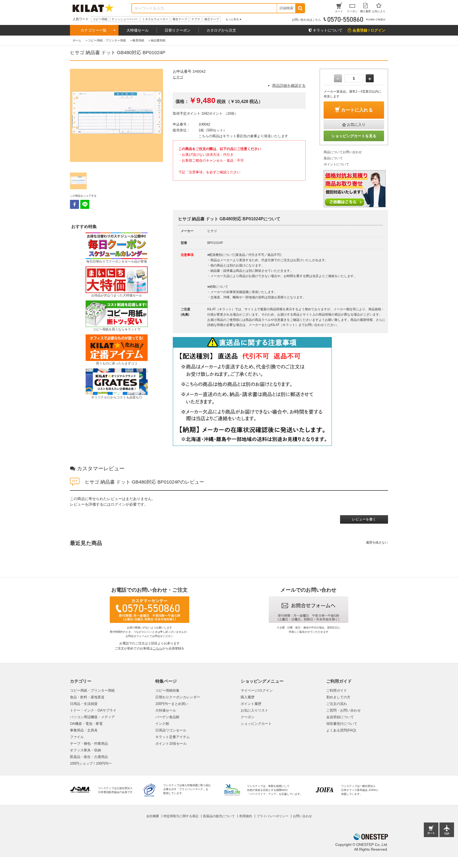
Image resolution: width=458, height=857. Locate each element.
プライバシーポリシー (272, 816)
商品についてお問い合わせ (343, 152)
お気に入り (356, 124)
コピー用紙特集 (167, 690)
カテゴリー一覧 (94, 30)
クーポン (247, 717)
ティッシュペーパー (125, 19)
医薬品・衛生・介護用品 (89, 757)
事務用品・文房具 (84, 730)
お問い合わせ (302, 816)
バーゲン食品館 (167, 717)
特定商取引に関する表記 (181, 816)
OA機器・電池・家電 (86, 724)
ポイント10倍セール (171, 744)
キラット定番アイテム (172, 737)
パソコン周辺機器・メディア (92, 717)
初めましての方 (338, 697)
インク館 (162, 724)
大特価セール (137, 30)
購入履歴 (247, 697)
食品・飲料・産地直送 (87, 697)
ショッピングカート (256, 724)
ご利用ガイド (336, 690)
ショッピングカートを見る (353, 136)
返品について (333, 158)
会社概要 (152, 816)
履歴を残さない (377, 542)
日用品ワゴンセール (170, 730)
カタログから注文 (221, 30)
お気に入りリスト (254, 710)
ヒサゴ (178, 77)
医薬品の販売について (219, 816)
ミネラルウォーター (155, 19)
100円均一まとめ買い (171, 704)
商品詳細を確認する (289, 85)
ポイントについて (336, 164)
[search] (300, 8)
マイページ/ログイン (257, 690)
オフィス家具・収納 (85, 750)
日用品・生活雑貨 (84, 704)
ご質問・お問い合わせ (343, 710)
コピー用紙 (100, 19)
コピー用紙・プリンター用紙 (92, 690)
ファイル (77, 737)
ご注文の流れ (336, 704)
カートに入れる (357, 110)
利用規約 (245, 816)
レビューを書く (364, 519)
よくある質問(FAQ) (341, 730)
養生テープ (180, 19)
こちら (157, 648)
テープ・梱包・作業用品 (89, 744)
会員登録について (340, 717)
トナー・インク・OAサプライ (93, 710)
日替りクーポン (178, 30)
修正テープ (211, 19)
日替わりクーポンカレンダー (177, 697)
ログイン (118, 504)
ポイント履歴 (251, 704)
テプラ (195, 19)
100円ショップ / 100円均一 (91, 763)
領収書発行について (341, 724)
